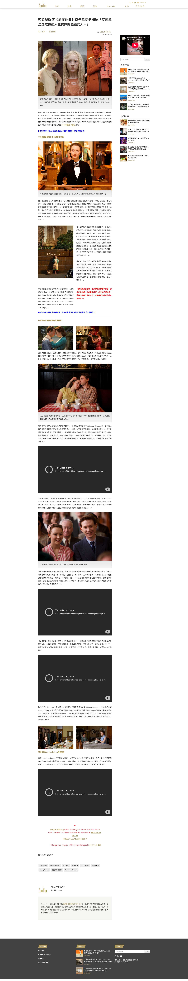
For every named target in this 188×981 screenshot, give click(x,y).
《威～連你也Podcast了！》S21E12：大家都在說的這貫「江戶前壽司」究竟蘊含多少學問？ (138, 80)
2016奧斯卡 (85, 865)
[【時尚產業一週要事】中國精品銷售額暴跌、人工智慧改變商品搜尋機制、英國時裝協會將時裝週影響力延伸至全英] (123, 107)
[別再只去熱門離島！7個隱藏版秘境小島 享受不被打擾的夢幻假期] (123, 98)
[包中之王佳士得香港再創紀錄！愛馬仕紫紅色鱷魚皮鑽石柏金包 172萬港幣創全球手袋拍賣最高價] (123, 131)
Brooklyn (75, 865)
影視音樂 (52, 31)
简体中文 (143, 2)
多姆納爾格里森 (57, 870)
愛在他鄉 (66, 865)
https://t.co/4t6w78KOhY (75, 839)
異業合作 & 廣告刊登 (44, 955)
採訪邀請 (41, 958)
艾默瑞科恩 (95, 865)
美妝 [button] (82, 6)
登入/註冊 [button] (140, 6)
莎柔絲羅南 (43, 865)
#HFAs (75, 836)
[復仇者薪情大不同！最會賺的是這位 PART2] (123, 140)
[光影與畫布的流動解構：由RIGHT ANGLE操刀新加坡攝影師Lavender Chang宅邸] (123, 89)
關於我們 (41, 951)
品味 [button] (95, 6)
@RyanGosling (57, 829)
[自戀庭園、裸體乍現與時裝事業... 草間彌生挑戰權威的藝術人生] (123, 149)
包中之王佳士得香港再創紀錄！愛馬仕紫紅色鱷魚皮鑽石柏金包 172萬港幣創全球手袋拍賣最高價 (138, 131)
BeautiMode (105, 31)
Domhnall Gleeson (71, 870)
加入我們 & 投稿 (43, 962)
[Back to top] (181, 974)
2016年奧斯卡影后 (68, 125)
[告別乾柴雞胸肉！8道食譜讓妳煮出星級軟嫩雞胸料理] (123, 123)
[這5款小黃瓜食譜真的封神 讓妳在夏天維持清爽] (123, 158)
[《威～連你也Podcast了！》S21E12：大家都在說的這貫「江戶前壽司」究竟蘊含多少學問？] (123, 80)
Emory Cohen (44, 870)
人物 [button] (127, 6)
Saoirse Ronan (55, 865)
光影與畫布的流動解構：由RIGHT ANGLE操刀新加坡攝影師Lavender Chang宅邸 (139, 89)
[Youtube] (135, 2)
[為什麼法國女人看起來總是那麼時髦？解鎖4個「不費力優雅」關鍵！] (123, 71)
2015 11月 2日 (94, 845)
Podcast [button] (111, 6)
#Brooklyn (96, 832)
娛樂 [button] (70, 6)
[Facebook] (133, 2)
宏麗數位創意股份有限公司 (72, 904)
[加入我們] (138, 2)
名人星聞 (41, 31)
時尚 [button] (57, 6)
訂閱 (147, 59)
